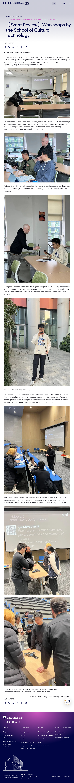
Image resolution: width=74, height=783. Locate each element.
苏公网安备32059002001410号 (32, 776)
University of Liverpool (62, 737)
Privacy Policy (56, 776)
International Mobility (10, 741)
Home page (10, 16)
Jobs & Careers (43, 739)
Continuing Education (27, 742)
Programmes (7, 732)
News (20, 16)
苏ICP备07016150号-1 (23, 776)
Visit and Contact (43, 746)
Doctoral (23, 739)
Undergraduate (25, 732)
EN (54, 3)
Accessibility (66, 776)
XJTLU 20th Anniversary (45, 735)
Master (23, 735)
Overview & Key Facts (45, 732)
